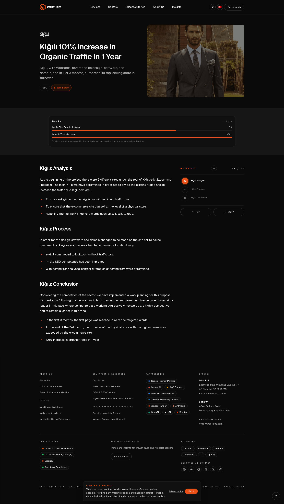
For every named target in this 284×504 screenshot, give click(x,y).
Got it (191, 491)
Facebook (189, 454)
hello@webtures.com (211, 423)
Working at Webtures (51, 407)
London (203, 401)
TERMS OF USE (210, 487)
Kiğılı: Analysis (198, 180)
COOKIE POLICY (234, 487)
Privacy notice (176, 491)
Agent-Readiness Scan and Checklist (113, 398)
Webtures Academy (50, 413)
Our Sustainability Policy (106, 413)
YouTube (218, 448)
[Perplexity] (206, 469)
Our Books (99, 380)
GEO (146, 447)
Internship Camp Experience (55, 419)
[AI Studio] (199, 469)
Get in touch (234, 7)
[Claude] (191, 469)
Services (95, 7)
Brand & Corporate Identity (54, 392)
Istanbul (204, 380)
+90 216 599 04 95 (210, 419)
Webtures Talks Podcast (106, 386)
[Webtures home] (50, 7)
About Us (45, 380)
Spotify (211, 454)
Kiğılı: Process (198, 189)
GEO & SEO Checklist (105, 392)
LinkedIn (188, 448)
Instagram (203, 448)
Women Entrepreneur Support (109, 419)
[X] (213, 469)
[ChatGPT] (184, 469)
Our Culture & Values (51, 386)
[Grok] (220, 469)
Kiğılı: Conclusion (199, 197)
